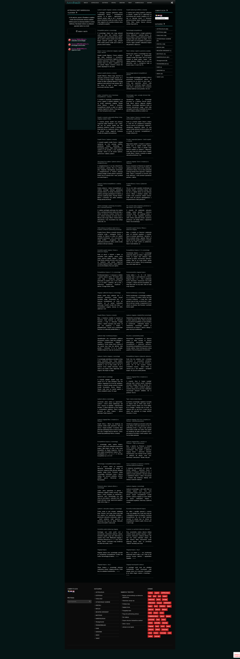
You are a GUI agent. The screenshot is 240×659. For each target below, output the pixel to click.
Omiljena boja (126, 604)
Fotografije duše (126, 610)
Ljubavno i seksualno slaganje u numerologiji (110, 508)
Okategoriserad (161, 60)
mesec (156, 613)
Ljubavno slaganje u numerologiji (135, 486)
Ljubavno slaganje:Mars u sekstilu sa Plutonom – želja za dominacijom (136, 442)
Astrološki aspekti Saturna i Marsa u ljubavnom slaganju (136, 228)
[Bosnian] (156, 16)
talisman (151, 629)
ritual (158, 619)
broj (159, 596)
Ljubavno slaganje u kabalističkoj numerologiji (138, 315)
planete (168, 616)
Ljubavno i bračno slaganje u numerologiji (109, 356)
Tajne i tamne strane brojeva (134, 399)
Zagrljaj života (126, 607)
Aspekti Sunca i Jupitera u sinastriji (107, 139)
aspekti (157, 593)
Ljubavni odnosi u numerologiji (106, 399)
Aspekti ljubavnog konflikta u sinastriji (136, 10)
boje (150, 596)
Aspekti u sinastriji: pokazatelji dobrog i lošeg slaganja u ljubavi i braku (110, 118)
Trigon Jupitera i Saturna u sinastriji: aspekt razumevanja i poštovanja (138, 118)
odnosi (162, 616)
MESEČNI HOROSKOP (163, 50)
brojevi (165, 596)
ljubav (169, 606)
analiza (150, 593)
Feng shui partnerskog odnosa (130, 614)
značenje (157, 636)
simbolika (157, 623)
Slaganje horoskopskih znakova (135, 564)
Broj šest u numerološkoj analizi (135, 335)
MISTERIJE (160, 54)
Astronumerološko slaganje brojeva (135, 272)
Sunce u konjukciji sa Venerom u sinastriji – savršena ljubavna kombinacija (138, 464)
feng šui (159, 603)
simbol (150, 623)
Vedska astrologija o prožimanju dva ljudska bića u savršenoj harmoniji (109, 206)
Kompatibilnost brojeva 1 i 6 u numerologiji (137, 250)
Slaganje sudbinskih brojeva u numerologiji (109, 292)
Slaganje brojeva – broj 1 (104, 564)
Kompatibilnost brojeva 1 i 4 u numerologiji (109, 272)
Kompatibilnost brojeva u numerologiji (108, 441)
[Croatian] (159, 16)
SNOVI (158, 74)
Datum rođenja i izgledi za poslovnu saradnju (138, 51)
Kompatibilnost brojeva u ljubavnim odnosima (138, 356)
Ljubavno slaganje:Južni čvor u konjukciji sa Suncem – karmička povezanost (138, 420)
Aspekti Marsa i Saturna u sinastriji (107, 315)
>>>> (117, 556)
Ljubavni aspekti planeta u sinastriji (107, 73)
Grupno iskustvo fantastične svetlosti (132, 620)
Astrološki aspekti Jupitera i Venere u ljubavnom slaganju (108, 250)
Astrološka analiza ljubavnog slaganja (108, 529)
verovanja (163, 633)
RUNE (158, 67)
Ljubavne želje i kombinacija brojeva (107, 335)
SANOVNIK (122, 2)
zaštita (150, 636)
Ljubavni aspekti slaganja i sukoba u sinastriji (110, 10)
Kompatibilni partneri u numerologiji (107, 30)
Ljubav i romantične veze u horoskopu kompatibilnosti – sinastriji (108, 95)
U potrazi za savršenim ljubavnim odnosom (138, 529)
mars (150, 613)
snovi (157, 626)
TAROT (130, 2)
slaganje (151, 626)
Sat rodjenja (125, 617)
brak (154, 596)
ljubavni (158, 609)
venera (156, 633)
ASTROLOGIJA (95, 2)
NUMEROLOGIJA (139, 2)
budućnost (151, 599)
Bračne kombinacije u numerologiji (135, 292)
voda (169, 633)
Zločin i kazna (126, 624)
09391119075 (81, 31)
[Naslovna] (73, 2)
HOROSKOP (167, 603)
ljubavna (151, 609)
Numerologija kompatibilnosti (134, 30)
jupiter (150, 606)
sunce (168, 626)
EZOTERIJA (105, 2)
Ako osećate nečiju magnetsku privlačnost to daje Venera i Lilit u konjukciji (138, 206)
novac (161, 613)
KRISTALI (113, 2)
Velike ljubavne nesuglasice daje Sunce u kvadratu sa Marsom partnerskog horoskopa (109, 228)
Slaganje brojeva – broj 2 (133, 549)
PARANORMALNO (162, 64)
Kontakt (149, 2)
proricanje (151, 619)
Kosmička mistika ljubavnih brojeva (136, 508)
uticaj (150, 633)
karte (155, 606)
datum (158, 599)
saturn (163, 619)
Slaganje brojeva (102, 549)
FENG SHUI (160, 35)
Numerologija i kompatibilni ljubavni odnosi (109, 463)
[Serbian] (161, 16)
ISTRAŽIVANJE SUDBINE (164, 39)
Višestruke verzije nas (128, 600)
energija (165, 599)
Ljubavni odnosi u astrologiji (105, 377)
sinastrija (164, 623)
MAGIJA (86, 2)
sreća (162, 626)
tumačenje (165, 629)
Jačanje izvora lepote (128, 627)
